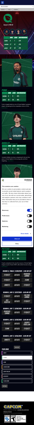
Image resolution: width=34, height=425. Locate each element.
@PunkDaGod (11, 90)
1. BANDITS (17, 353)
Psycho (5, 249)
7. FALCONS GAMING (17, 381)
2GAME (27, 280)
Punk (4, 90)
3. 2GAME (17, 362)
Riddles (6, 143)
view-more (17, 347)
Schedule (3, 9)
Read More (4, 108)
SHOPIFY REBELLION (27, 323)
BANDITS (7, 285)
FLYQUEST (7, 275)
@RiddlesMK (14, 143)
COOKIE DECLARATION (23, 410)
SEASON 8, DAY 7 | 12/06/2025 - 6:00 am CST (17, 308)
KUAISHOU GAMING (27, 275)
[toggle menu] (2, 2)
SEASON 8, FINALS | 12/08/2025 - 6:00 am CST (17, 271)
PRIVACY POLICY (7, 411)
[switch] (29, 215)
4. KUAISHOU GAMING (17, 367)
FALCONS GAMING (27, 296)
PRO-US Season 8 (4, 6)
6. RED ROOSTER (17, 376)
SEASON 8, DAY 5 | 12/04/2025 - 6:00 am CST (17, 336)
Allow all (17, 239)
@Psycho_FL (13, 249)
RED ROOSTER (7, 301)
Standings (16, 9)
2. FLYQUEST (17, 357)
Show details (25, 233)
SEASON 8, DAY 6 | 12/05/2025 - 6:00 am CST (17, 320)
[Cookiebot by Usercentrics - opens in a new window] (24, 180)
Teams (9, 9)
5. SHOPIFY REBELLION (17, 371)
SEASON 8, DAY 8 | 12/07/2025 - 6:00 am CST (17, 292)
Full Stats (5, 386)
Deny (17, 243)
